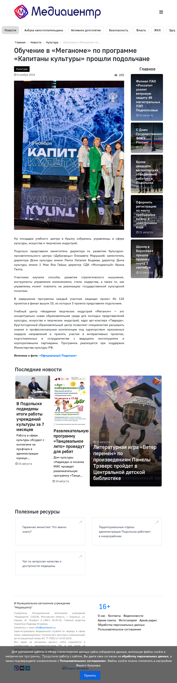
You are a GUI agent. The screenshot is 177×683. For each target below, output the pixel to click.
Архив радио (148, 620)
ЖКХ (157, 30)
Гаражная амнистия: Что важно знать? (44, 529)
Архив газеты (107, 620)
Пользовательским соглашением (83, 661)
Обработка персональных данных (121, 624)
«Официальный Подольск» (58, 355)
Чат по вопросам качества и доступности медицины (41, 563)
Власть (141, 30)
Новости (10, 30)
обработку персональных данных (145, 656)
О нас (101, 615)
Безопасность (118, 30)
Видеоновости (133, 615)
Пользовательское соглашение (119, 629)
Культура (21, 69)
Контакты (114, 615)
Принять (90, 675)
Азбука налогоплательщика (43, 30)
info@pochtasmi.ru (45, 627)
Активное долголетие (86, 30)
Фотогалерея (128, 620)
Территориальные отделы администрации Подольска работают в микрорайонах (124, 531)
